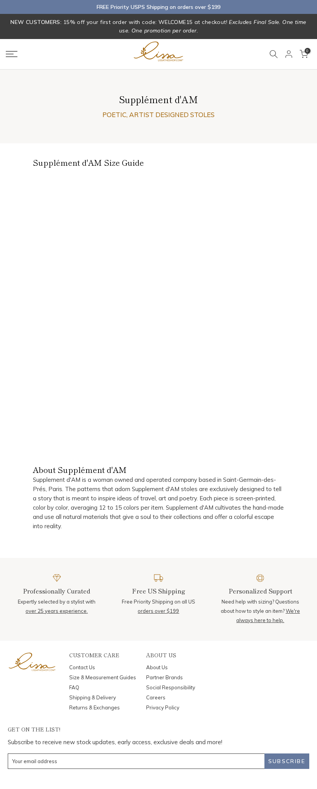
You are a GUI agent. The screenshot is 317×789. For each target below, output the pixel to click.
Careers (155, 697)
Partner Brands (164, 677)
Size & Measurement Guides (102, 677)
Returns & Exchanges (94, 707)
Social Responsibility (170, 687)
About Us (157, 667)
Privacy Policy (162, 707)
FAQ (74, 687)
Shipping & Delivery (92, 697)
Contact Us (82, 667)
